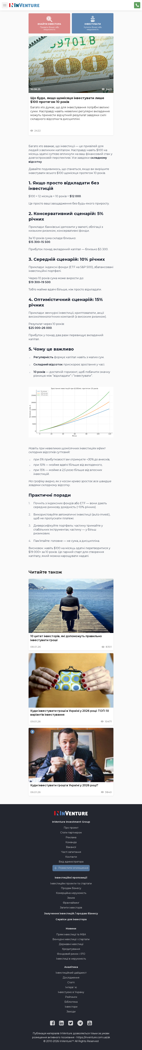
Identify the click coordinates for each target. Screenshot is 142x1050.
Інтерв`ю (71, 987)
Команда (71, 842)
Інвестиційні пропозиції (71, 877)
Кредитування (71, 949)
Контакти (71, 856)
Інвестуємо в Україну (71, 992)
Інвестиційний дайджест (71, 972)
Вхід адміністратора (71, 861)
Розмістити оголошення (73, 867)
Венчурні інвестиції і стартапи (71, 939)
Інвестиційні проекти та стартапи (71, 883)
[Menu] (5, 5)
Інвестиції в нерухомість (71, 958)
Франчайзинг (71, 902)
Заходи (71, 1011)
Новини (71, 928)
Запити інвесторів (71, 907)
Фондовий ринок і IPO (71, 953)
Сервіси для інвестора (71, 919)
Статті (71, 982)
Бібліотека (71, 1001)
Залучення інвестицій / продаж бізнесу (71, 913)
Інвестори (71, 1006)
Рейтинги (71, 997)
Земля (71, 897)
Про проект (71, 827)
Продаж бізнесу (71, 888)
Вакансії (71, 847)
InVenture (71, 821)
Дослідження (71, 977)
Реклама (71, 837)
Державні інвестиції (71, 944)
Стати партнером (71, 832)
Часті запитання (71, 852)
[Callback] (137, 5)
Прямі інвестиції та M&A (71, 934)
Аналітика (71, 967)
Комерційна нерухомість (71, 893)
